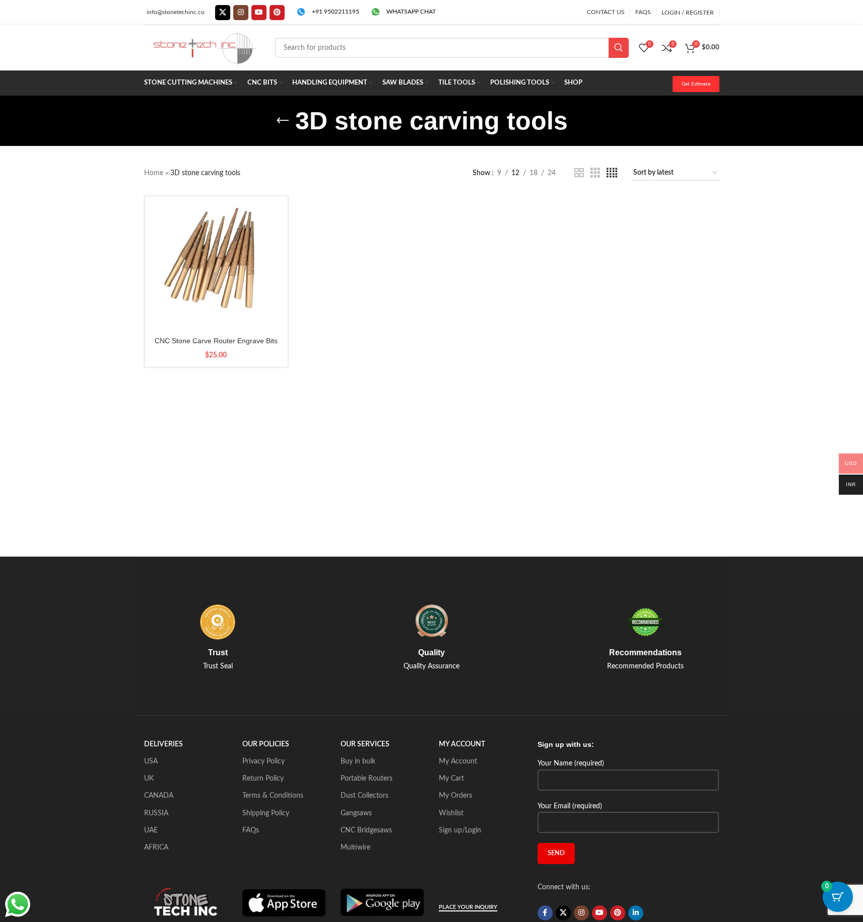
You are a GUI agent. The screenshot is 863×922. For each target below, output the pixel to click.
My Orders (455, 795)
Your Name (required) (571, 763)
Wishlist (451, 813)
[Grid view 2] (579, 173)
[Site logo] (204, 47)
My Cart (451, 778)
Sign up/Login (460, 830)
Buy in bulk (358, 761)
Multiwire (355, 847)
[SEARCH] (619, 48)
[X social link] (222, 12)
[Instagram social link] (240, 12)
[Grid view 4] (612, 173)
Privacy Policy (263, 761)
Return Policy (263, 778)
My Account (458, 761)
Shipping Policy (265, 813)
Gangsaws (356, 813)
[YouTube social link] (259, 12)
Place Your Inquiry (468, 907)
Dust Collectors (364, 795)
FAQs (250, 830)
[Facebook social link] (545, 912)
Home (153, 173)
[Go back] (282, 121)
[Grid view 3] (595, 173)
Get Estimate (696, 84)
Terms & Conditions (272, 795)
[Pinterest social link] (277, 12)
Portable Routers (366, 778)
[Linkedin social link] (635, 912)
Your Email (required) (570, 806)
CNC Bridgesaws (366, 830)
